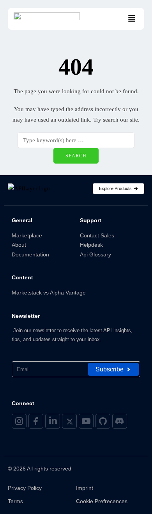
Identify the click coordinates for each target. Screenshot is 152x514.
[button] (131, 19)
